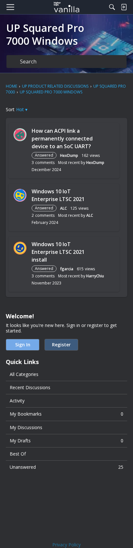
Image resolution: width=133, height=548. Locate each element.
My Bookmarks (66, 414)
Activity (17, 401)
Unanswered (66, 467)
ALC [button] (63, 208)
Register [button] (61, 344)
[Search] (112, 7)
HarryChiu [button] (95, 276)
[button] (21, 109)
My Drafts (66, 440)
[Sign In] (123, 7)
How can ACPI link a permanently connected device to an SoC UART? (62, 138)
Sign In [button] (22, 344)
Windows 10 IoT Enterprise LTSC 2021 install (58, 252)
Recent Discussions (30, 387)
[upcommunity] (66, 7)
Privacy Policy (66, 545)
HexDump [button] (69, 155)
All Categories (24, 374)
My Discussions (26, 427)
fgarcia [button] (66, 269)
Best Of (18, 454)
